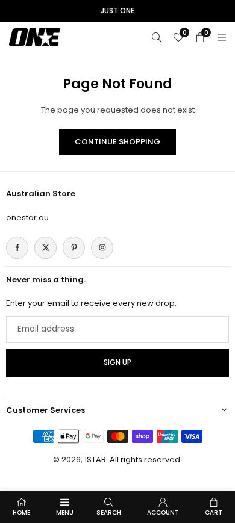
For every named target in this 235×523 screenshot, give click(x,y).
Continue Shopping (117, 141)
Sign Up (117, 362)
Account (163, 512)
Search (108, 512)
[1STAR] (34, 36)
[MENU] (222, 37)
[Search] (157, 37)
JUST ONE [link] (117, 11)
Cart (213, 512)
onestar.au (27, 217)
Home (21, 512)
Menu (65, 512)
